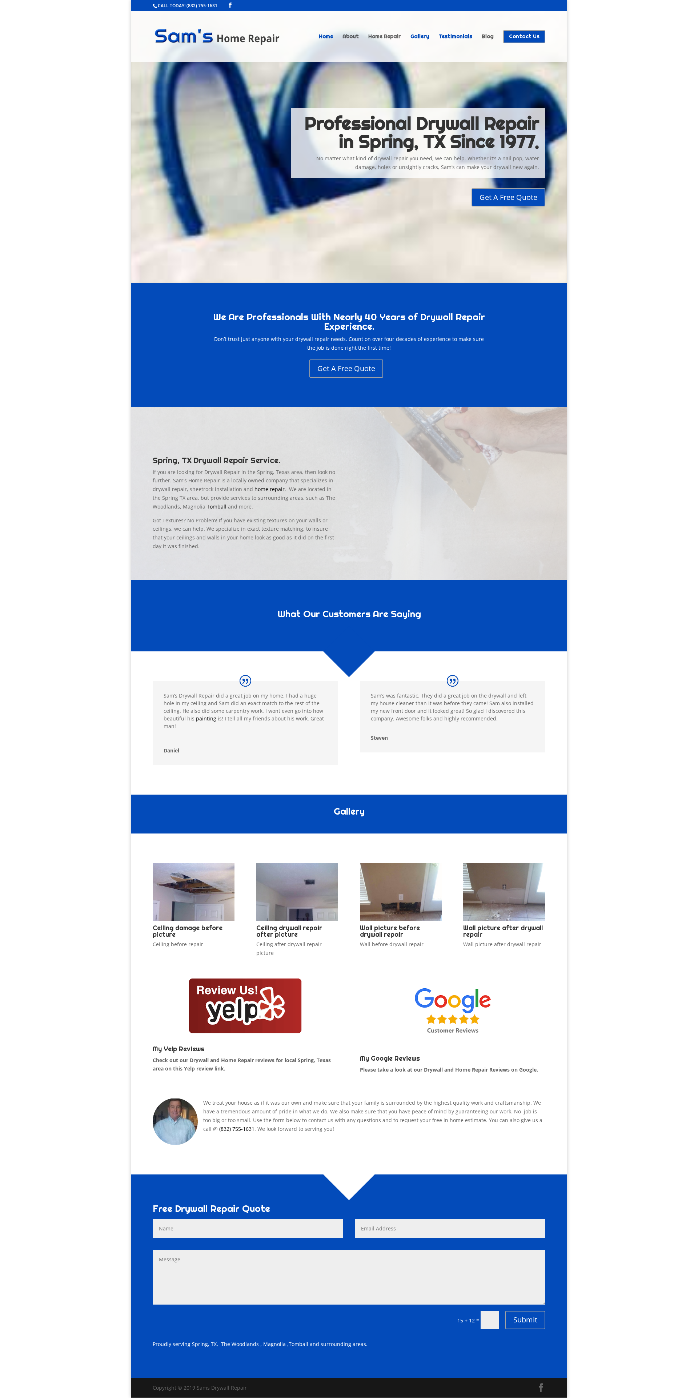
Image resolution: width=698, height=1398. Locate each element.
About (350, 37)
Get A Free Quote (508, 197)
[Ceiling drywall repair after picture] (297, 919)
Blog (488, 37)
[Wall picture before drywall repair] (401, 919)
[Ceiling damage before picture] (193, 919)
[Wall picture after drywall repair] (504, 919)
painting (206, 718)
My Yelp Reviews (178, 1049)
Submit (525, 1320)
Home (326, 37)
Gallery (419, 37)
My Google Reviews (390, 1058)
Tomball (216, 506)
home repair (269, 489)
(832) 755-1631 (201, 6)
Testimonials (455, 37)
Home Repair (384, 37)
